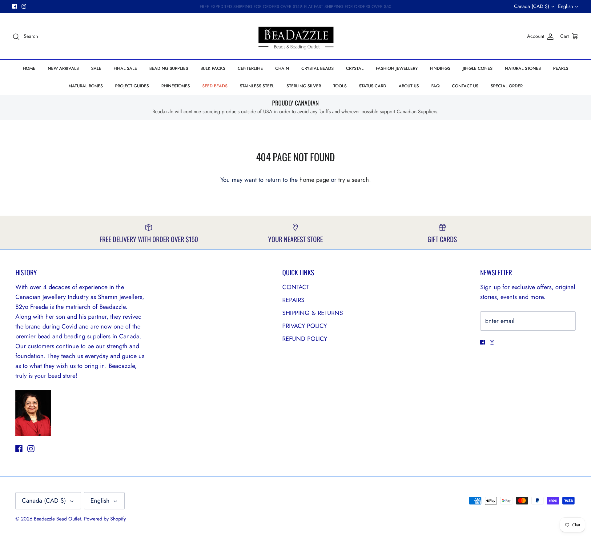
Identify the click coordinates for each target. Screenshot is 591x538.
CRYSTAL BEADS (317, 68)
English (565, 6)
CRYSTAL (355, 68)
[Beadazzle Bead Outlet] (295, 36)
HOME (29, 68)
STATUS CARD (372, 86)
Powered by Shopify (105, 518)
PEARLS (560, 68)
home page (314, 179)
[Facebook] (14, 6)
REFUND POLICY (304, 338)
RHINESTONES (175, 86)
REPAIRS (293, 300)
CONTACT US (465, 86)
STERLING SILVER (304, 86)
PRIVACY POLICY (304, 325)
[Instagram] (24, 6)
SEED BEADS (214, 86)
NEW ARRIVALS (63, 68)
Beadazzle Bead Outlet (57, 518)
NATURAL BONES (86, 86)
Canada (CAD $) (531, 6)
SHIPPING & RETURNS (312, 313)
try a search (353, 179)
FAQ (435, 86)
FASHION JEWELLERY (397, 68)
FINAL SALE (125, 68)
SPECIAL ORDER (507, 86)
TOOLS (340, 86)
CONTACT (295, 287)
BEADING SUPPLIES (168, 68)
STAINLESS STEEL (257, 86)
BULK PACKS (212, 68)
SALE (96, 68)
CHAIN (282, 68)
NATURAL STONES (523, 68)
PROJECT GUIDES (132, 86)
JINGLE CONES (477, 68)
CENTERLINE (250, 68)
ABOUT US (409, 86)
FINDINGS (440, 68)
